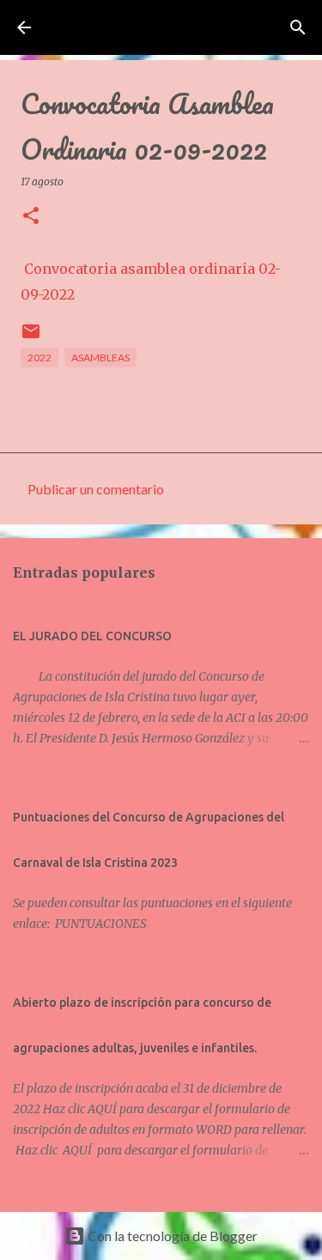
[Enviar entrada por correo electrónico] (31, 337)
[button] (31, 216)
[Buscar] (298, 27)
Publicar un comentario (95, 489)
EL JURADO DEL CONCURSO (92, 636)
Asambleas (100, 357)
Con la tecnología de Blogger (171, 1235)
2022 (39, 357)
